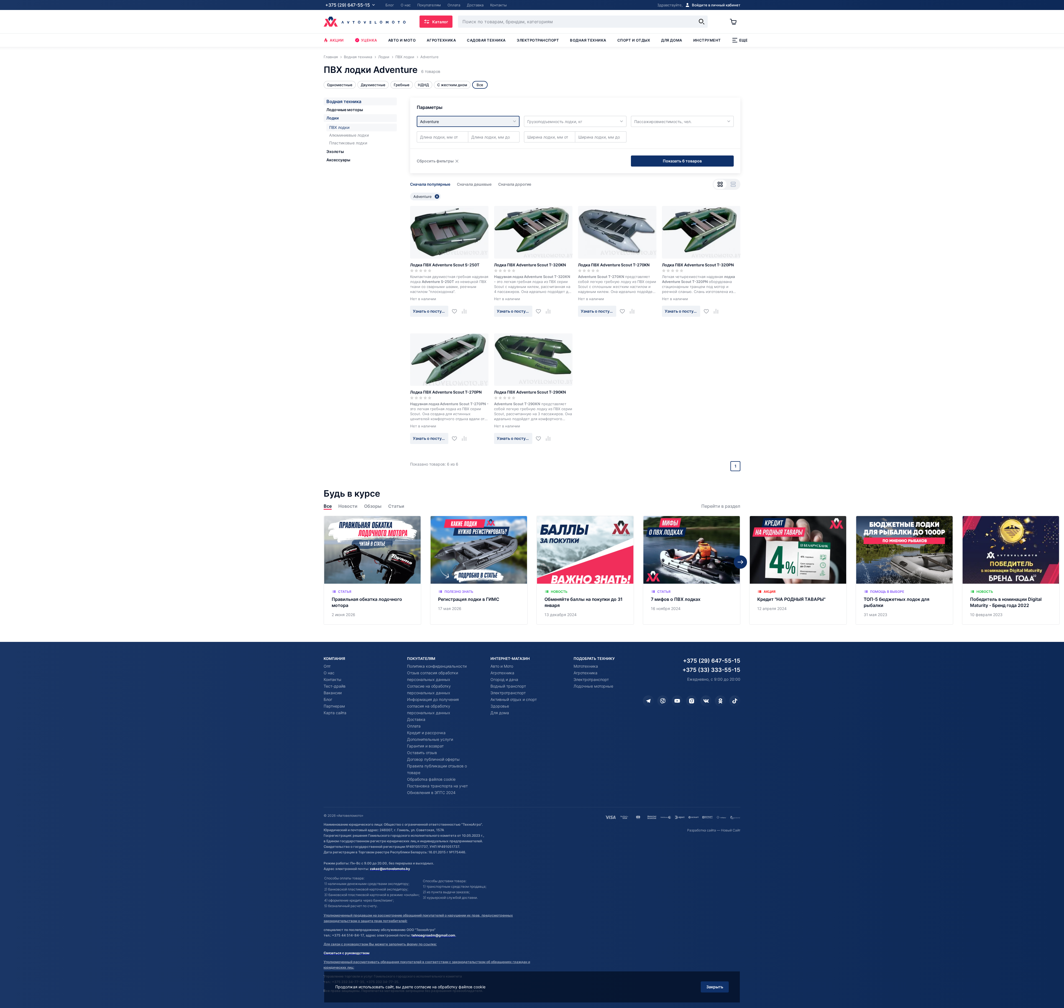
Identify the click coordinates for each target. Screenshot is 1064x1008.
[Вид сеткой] (720, 184)
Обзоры (373, 506)
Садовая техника (486, 40)
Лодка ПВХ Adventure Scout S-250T (444, 264)
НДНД (423, 85)
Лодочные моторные (593, 686)
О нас (329, 672)
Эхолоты (335, 151)
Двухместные (373, 85)
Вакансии (333, 692)
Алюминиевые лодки (349, 135)
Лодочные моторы (344, 109)
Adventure (422, 196)
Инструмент (707, 40)
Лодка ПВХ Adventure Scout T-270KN (613, 264)
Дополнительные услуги (430, 739)
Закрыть (714, 986)
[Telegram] (648, 700)
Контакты (332, 679)
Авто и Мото (501, 666)
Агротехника (441, 40)
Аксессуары (338, 159)
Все (328, 506)
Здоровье (499, 706)
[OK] (720, 700)
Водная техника (588, 40)
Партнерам (334, 706)
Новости (347, 506)
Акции (337, 40)
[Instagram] (691, 700)
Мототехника (586, 666)
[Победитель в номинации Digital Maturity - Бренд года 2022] (1010, 570)
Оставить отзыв (422, 752)
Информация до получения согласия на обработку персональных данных (433, 706)
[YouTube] (677, 700)
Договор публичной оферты (433, 759)
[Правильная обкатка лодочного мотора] (372, 570)
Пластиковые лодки (348, 143)
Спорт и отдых (633, 40)
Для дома (671, 40)
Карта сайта (335, 712)
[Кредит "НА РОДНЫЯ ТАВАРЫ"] (798, 570)
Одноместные (339, 85)
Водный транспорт (508, 686)
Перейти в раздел (720, 506)
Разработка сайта (701, 830)
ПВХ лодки (339, 127)
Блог (328, 699)
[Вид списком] (733, 184)
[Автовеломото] (365, 22)
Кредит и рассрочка (426, 732)
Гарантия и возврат (425, 746)
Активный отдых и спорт (513, 699)
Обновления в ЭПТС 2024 (431, 792)
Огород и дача (504, 679)
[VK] (706, 700)
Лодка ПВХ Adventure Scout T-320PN (698, 264)
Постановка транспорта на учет (437, 786)
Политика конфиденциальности (437, 666)
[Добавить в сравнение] (466, 311)
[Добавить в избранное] (456, 311)
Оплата (414, 726)
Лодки (332, 118)
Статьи (396, 506)
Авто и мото (402, 40)
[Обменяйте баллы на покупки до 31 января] (585, 570)
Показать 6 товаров (682, 161)
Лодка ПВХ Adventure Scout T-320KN (530, 264)
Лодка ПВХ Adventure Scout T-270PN (446, 392)
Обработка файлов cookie (431, 779)
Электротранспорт (538, 40)
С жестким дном (452, 85)
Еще (743, 40)
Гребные (402, 85)
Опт (327, 666)
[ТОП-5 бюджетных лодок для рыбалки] (904, 570)
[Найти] (701, 22)
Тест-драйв (335, 686)
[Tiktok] (734, 700)
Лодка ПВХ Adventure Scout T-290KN (530, 392)
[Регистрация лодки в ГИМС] (478, 570)
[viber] (662, 700)
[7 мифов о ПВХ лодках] (691, 570)
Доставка (416, 719)
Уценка (369, 40)
